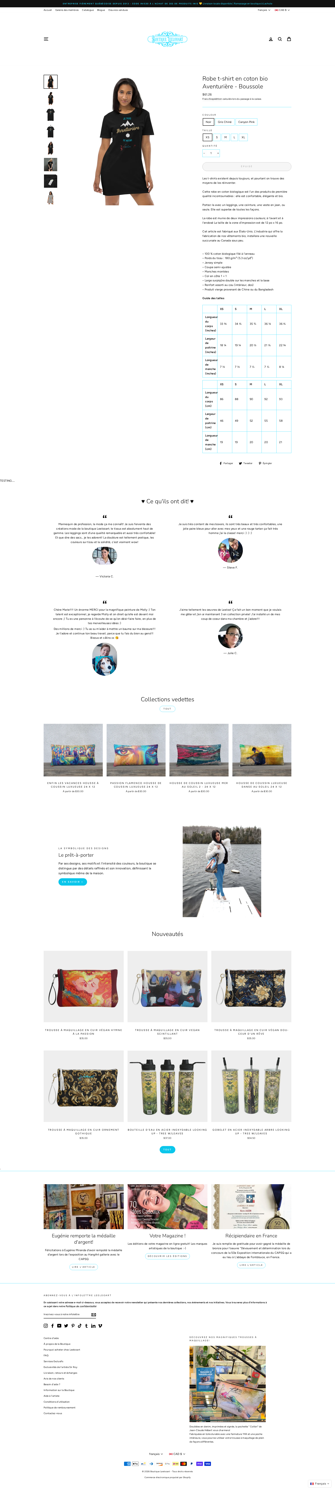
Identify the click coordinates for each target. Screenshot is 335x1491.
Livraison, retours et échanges (60, 1372)
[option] (167, 4)
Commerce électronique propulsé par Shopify (167, 1477)
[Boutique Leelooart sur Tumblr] (86, 1326)
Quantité (210, 146)
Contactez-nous (53, 1413)
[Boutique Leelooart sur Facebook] (52, 1326)
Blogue (101, 10)
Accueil (48, 10)
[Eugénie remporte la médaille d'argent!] (84, 1206)
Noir (208, 122)
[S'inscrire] (93, 1314)
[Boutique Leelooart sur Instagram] (46, 1326)
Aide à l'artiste (51, 1395)
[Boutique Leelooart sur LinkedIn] (93, 1326)
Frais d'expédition (212, 98)
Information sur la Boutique (59, 1390)
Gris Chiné (225, 122)
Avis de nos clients (54, 1378)
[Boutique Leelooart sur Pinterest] (73, 1326)
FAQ (46, 1355)
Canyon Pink (246, 122)
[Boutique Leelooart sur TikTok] (80, 1326)
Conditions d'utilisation (57, 1401)
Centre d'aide (51, 1338)
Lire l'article (83, 1267)
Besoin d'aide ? (52, 1384)
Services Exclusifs (53, 1361)
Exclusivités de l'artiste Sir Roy (60, 1367)
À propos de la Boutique (57, 1343)
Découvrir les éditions (167, 1256)
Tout (167, 709)
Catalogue (88, 10)
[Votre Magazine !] (168, 1206)
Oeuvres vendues (118, 10)
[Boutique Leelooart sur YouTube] (59, 1326)
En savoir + (72, 882)
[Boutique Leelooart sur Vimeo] (100, 1326)
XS (207, 137)
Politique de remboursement (59, 1407)
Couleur (209, 115)
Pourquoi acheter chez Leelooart (62, 1349)
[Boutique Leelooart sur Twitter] (66, 1326)
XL (243, 137)
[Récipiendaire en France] (251, 1206)
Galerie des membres (67, 10)
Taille (207, 130)
